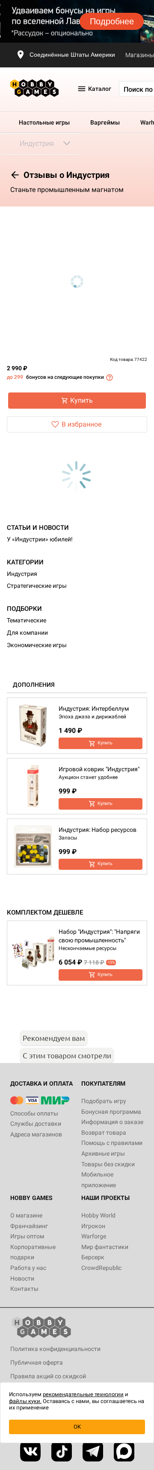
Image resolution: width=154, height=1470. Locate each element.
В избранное (81, 424)
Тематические (26, 620)
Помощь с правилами (111, 1142)
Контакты (24, 1288)
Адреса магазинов (36, 1134)
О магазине (26, 1215)
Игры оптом (27, 1236)
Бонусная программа (111, 1111)
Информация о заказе (112, 1121)
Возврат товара (103, 1132)
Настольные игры (44, 122)
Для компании (27, 632)
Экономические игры (37, 645)
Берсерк (92, 1257)
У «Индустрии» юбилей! (40, 539)
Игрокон (93, 1226)
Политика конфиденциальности (55, 1348)
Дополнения (34, 684)
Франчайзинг (29, 1226)
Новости (22, 1278)
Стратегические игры (37, 585)
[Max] (124, 1451)
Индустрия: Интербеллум (94, 708)
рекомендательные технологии (83, 1394)
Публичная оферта (36, 1362)
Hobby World (98, 1215)
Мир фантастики (104, 1246)
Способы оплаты (34, 1113)
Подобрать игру (103, 1101)
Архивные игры (103, 1153)
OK (77, 1427)
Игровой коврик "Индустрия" (99, 769)
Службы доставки (35, 1123)
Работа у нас (28, 1267)
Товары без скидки (108, 1164)
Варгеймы (105, 122)
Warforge (93, 1236)
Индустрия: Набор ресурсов (97, 829)
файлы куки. (25, 1401)
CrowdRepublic (101, 1267)
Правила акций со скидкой (48, 1376)
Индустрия (22, 573)
